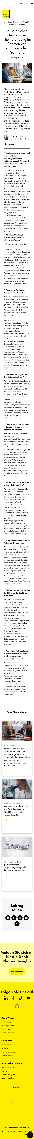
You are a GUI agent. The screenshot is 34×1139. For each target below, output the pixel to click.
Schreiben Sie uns (7, 1067)
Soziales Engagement (9, 1052)
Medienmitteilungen (13, 21)
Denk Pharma (6, 1022)
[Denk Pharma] (6, 14)
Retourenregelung (7, 1078)
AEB (26, 1131)
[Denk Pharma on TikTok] (21, 998)
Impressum (20, 1131)
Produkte (4, 1048)
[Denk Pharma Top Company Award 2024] (17, 1093)
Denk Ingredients (7, 1025)
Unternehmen (6, 1045)
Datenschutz (11, 1131)
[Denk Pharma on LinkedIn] (6, 998)
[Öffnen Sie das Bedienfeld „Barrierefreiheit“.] (30, 1135)
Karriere (15, 4)
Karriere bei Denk (7, 1033)
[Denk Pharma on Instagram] (17, 1006)
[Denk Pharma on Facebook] (13, 998)
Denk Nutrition (6, 1029)
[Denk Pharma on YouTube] (28, 998)
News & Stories (7, 1055)
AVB (30, 1131)
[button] (28, 4)
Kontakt (8, 4)
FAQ (21, 4)
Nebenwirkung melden (9, 1074)
